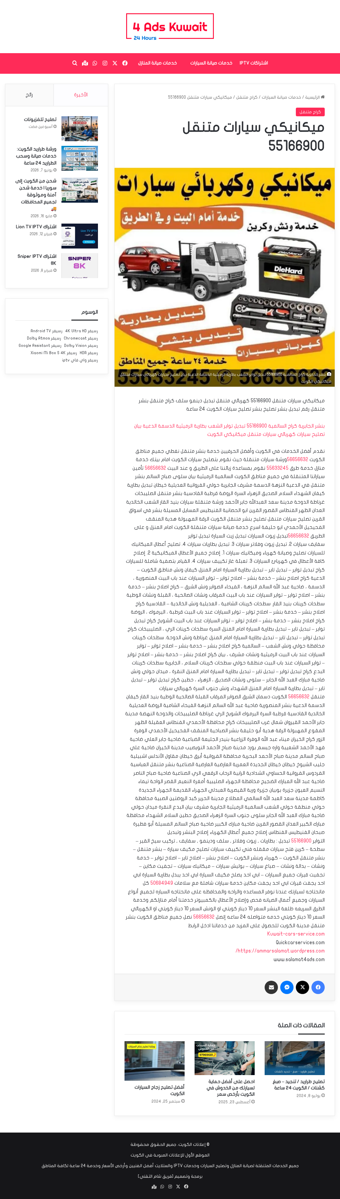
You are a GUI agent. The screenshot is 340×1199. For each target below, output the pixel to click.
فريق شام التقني (155, 1176)
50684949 (161, 883)
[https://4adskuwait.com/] (169, 26)
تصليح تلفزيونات (40, 119)
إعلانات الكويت (192, 1144)
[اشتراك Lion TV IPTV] (79, 236)
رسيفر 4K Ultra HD (81, 331)
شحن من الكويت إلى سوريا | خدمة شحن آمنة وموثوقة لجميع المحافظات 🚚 (35, 194)
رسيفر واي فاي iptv (80, 360)
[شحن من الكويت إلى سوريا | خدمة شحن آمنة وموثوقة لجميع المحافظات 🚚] (79, 190)
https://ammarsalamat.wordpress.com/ (280, 950)
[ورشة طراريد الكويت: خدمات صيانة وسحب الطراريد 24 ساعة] (79, 158)
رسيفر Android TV (46, 331)
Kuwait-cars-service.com (296, 934)
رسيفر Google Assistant (40, 346)
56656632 (297, 459)
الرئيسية (313, 97)
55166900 (301, 841)
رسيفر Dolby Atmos (44, 338)
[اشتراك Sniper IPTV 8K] (79, 265)
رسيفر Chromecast (81, 338)
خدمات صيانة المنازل (157, 62)
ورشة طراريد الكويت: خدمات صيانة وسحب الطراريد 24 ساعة (36, 156)
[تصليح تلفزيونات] (79, 128)
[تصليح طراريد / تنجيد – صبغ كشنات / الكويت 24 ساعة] (295, 1058)
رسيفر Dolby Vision (81, 346)
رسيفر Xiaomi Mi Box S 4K (54, 353)
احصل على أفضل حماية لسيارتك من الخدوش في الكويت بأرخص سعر (231, 1088)
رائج (29, 94)
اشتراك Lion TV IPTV (36, 226)
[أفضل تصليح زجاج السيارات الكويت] (155, 1061)
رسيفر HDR (89, 353)
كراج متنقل (247, 97)
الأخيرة (81, 94)
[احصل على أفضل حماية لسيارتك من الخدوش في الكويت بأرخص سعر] (225, 1058)
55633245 (278, 468)
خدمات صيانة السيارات (211, 62)
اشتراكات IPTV (254, 62)
